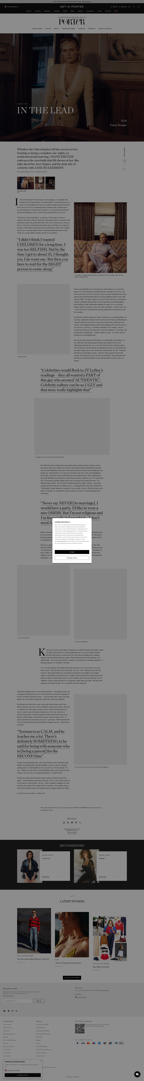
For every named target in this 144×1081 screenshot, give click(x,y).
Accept (72, 552)
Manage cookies (72, 558)
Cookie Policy (61, 541)
